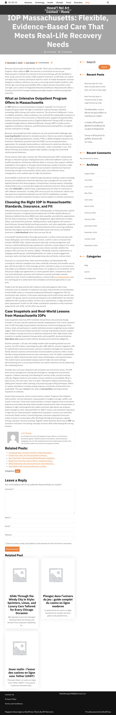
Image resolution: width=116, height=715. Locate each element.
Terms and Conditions (14, 703)
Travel (68, 2)
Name (8, 517)
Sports (87, 272)
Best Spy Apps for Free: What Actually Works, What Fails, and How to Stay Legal (95, 86)
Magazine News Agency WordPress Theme (22, 712)
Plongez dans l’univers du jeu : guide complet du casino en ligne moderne (58, 601)
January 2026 (90, 219)
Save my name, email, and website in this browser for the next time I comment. (39, 543)
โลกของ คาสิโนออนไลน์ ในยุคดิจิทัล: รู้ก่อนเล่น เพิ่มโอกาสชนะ (95, 138)
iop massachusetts (62, 277)
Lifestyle (59, 2)
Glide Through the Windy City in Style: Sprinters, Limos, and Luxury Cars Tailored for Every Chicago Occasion (21, 604)
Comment (9, 489)
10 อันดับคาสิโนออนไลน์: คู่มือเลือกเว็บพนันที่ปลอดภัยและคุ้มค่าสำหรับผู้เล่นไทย (95, 125)
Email (8, 526)
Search (91, 62)
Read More (21, 575)
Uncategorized (90, 278)
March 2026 (89, 206)
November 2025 (91, 232)
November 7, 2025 (15, 62)
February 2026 (90, 213)
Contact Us (9, 694)
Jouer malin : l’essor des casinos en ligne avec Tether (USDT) (21, 672)
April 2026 (89, 200)
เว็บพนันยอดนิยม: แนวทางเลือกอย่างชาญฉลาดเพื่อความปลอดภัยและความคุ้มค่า (95, 112)
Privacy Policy (10, 699)
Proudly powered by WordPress (98, 712)
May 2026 (88, 193)
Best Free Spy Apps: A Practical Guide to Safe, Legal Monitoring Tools (94, 99)
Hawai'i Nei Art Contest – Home (19, 56)
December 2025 (91, 226)
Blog (87, 2)
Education (78, 2)
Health (50, 2)
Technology (39, 2)
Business (28, 2)
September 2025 (91, 245)
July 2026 (88, 180)
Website (8, 535)
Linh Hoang (30, 62)
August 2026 (89, 173)
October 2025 (90, 239)
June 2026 (89, 187)
